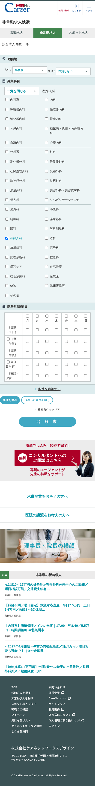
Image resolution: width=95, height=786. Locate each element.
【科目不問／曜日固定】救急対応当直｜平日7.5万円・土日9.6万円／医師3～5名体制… (47, 607)
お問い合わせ (57, 687)
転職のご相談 (19, 709)
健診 (13, 285)
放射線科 (16, 247)
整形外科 (56, 180)
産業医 (54, 276)
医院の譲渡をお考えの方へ (47, 515)
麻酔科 (54, 247)
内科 (53, 99)
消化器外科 (17, 161)
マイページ (18, 715)
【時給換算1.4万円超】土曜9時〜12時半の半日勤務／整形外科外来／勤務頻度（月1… (47, 669)
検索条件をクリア (49, 409)
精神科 (14, 219)
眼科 (13, 228)
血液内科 (16, 142)
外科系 (14, 151)
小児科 (54, 209)
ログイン (54, 726)
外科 (53, 151)
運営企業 (54, 693)
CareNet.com (57, 698)
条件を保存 (10, 400)
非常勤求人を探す (22, 698)
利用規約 (54, 709)
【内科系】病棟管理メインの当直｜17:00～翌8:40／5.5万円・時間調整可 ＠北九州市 (47, 628)
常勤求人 (16, 32)
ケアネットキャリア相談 (26, 726)
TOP (14, 687)
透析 (53, 238)
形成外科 (16, 190)
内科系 (14, 99)
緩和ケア (16, 266)
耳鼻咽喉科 (57, 228)
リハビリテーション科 (65, 199)
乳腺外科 (56, 171)
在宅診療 (56, 266)
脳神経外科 (17, 180)
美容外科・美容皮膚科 (65, 190)
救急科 (54, 257)
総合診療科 (17, 276)
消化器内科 (17, 119)
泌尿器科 (56, 219)
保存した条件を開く (37, 400)
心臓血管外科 (19, 171)
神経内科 (16, 128)
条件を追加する (48, 389)
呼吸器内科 (17, 109)
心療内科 (56, 142)
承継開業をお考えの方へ (47, 496)
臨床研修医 (57, 285)
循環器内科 (57, 109)
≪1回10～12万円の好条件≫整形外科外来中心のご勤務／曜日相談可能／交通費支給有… (46, 587)
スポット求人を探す (23, 704)
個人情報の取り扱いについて (67, 720)
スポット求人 (78, 32)
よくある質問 (19, 731)
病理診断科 (17, 257)
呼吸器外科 (57, 161)
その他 (14, 295)
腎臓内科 (56, 119)
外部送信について (60, 715)
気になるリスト (21, 720)
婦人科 (14, 199)
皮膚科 (14, 209)
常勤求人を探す (21, 693)
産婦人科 (16, 238)
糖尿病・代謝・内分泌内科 (66, 131)
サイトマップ (57, 704)
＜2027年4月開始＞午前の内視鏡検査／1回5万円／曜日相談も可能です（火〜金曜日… (47, 648)
